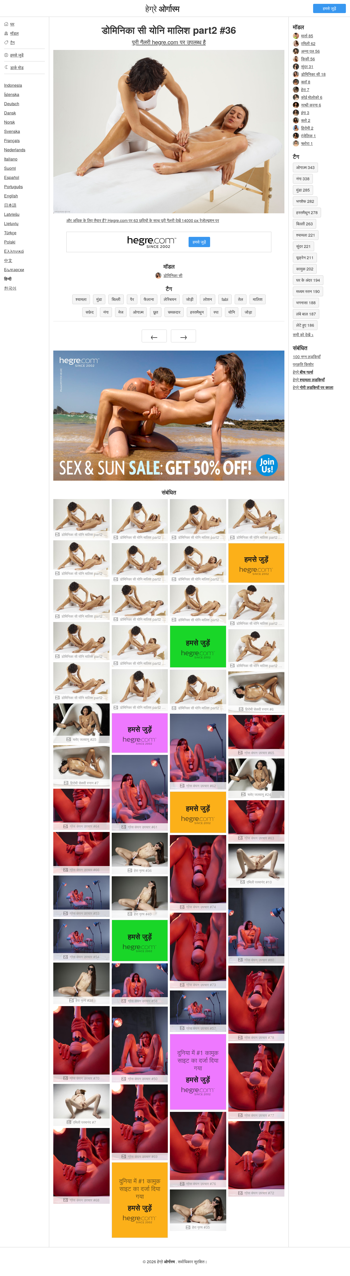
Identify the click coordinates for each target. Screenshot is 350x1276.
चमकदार (174, 312)
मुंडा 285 (303, 190)
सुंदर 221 (303, 246)
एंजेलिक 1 (308, 136)
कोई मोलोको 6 (311, 97)
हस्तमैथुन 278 (307, 212)
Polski (9, 242)
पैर (132, 299)
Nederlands (14, 150)
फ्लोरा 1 (307, 143)
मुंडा (99, 299)
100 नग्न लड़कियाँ (307, 357)
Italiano (10, 159)
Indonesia (13, 85)
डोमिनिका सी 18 (313, 74)
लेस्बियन (170, 299)
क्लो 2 (305, 120)
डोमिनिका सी (172, 275)
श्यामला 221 (305, 235)
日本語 (10, 205)
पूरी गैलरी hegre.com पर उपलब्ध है (169, 42)
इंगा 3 (305, 112)
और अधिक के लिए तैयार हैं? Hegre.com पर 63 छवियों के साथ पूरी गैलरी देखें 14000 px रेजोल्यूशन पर (142, 220)
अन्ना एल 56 (310, 51)
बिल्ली (116, 299)
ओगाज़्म (138, 312)
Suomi (10, 168)
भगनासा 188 (306, 302)
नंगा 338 (303, 179)
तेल (240, 299)
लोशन (207, 299)
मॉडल (14, 33)
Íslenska (11, 94)
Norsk (9, 122)
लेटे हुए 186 (305, 325)
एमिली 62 (308, 43)
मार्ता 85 (307, 36)
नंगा (106, 312)
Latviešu (11, 214)
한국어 (10, 288)
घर (12, 24)
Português (13, 186)
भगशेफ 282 (305, 201)
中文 (8, 260)
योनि (231, 312)
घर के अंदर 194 (308, 280)
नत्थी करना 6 (311, 105)
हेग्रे (162, 8)
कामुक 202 (304, 269)
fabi (225, 299)
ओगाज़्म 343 (305, 167)
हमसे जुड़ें (329, 8)
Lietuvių (11, 223)
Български (14, 269)
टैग (12, 42)
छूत (155, 312)
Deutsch (11, 104)
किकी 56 (308, 59)
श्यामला (81, 299)
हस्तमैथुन (197, 312)
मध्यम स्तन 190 (308, 291)
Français (12, 140)
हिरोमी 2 (307, 128)
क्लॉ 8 (305, 82)
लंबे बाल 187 (306, 314)
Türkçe (10, 233)
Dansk (10, 113)
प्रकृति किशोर (303, 364)
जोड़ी (189, 299)
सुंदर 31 (307, 66)
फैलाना (149, 299)
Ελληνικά (14, 251)
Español (11, 177)
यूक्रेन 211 (305, 257)
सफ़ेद (90, 312)
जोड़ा (248, 312)
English (11, 196)
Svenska (12, 131)
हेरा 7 (305, 89)
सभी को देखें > (303, 335)
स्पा (216, 312)
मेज (120, 312)
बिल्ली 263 (304, 224)
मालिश (257, 299)
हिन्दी (8, 279)
